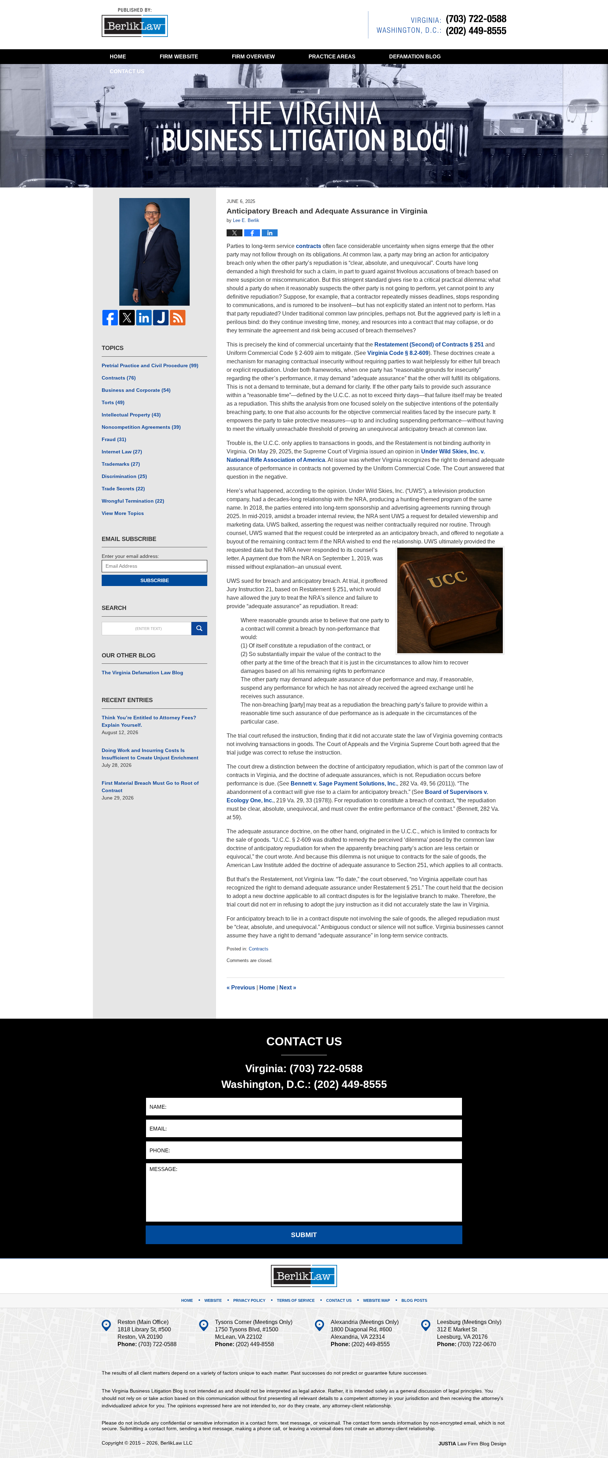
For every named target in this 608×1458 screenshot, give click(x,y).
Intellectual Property (131, 415)
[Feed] (177, 317)
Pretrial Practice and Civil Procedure (150, 365)
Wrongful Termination (133, 501)
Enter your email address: (130, 556)
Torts (113, 402)
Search (199, 628)
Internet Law (122, 451)
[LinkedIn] (143, 317)
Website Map (376, 1300)
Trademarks (121, 464)
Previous (241, 988)
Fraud (114, 439)
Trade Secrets (123, 488)
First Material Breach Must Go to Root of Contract (150, 786)
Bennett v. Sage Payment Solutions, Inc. (344, 784)
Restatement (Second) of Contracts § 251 (429, 345)
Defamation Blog (415, 56)
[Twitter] (127, 317)
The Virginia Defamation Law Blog (142, 672)
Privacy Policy (249, 1300)
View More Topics (123, 513)
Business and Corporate (136, 390)
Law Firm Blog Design (472, 1443)
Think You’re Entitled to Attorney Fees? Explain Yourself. (149, 721)
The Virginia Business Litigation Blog (135, 22)
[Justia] (160, 317)
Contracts (258, 948)
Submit (304, 1235)
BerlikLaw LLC (176, 1443)
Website (179, 56)
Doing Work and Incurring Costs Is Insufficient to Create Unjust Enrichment (150, 753)
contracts (308, 246)
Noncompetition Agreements (141, 427)
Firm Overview (253, 56)
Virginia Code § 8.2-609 (398, 353)
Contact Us (339, 1300)
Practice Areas (332, 56)
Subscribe (154, 580)
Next (287, 988)
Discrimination (124, 476)
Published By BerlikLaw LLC (437, 24)
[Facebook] (110, 317)
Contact (127, 71)
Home (118, 56)
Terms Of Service (296, 1300)
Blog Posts (414, 1300)
